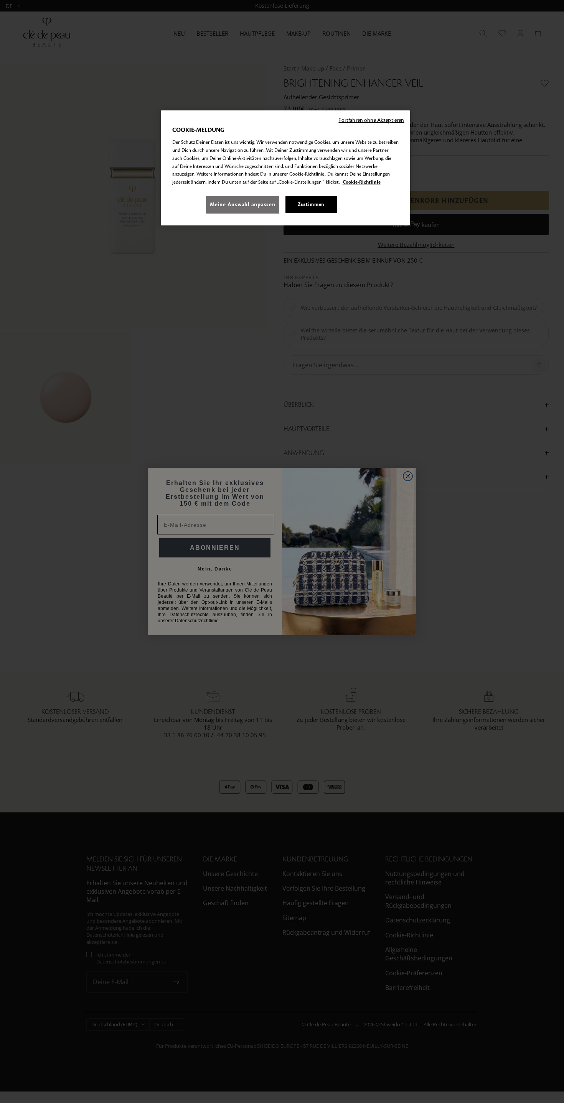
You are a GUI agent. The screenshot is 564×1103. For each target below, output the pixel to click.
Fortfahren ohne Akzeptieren (371, 120)
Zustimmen (311, 204)
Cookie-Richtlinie (362, 182)
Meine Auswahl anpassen (242, 204)
